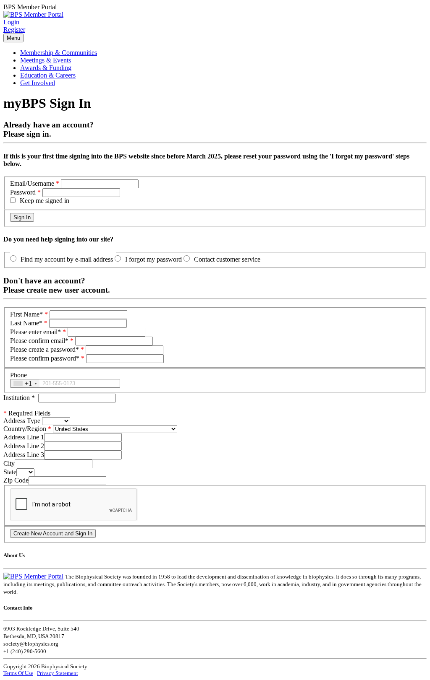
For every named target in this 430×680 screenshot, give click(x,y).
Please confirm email (39, 340)
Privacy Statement (57, 673)
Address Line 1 (23, 437)
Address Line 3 (23, 454)
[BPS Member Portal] (33, 14)
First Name (26, 314)
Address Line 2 (23, 445)
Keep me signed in (44, 200)
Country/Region (24, 428)
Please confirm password (44, 358)
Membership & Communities (58, 52)
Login (11, 22)
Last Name (26, 323)
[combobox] (24, 383)
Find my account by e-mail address (67, 259)
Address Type (21, 420)
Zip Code (16, 480)
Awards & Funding (45, 67)
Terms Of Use (18, 673)
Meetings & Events (45, 60)
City (9, 463)
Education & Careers (48, 75)
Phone (18, 375)
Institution (19, 397)
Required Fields (26, 413)
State (9, 471)
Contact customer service (227, 259)
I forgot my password (153, 259)
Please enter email (35, 331)
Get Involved (37, 82)
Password (23, 192)
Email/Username (32, 183)
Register (14, 29)
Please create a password (44, 349)
